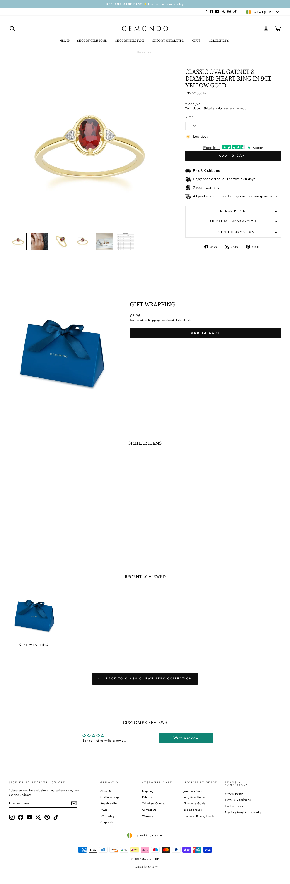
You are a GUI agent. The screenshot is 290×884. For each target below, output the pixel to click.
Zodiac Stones (193, 810)
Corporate (106, 822)
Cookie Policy (234, 806)
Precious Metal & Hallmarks (243, 812)
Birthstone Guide (194, 803)
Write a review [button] (185, 738)
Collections (219, 40)
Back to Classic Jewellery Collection (148, 678)
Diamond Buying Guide (199, 816)
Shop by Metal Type (168, 40)
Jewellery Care (193, 791)
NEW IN (65, 40)
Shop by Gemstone (92, 40)
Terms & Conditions (238, 800)
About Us (106, 791)
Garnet (149, 52)
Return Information (233, 232)
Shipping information (233, 221)
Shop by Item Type (130, 40)
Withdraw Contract (154, 803)
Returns (147, 797)
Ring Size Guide (194, 797)
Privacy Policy (234, 793)
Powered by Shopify (145, 867)
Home (140, 52)
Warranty (148, 816)
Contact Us (149, 810)
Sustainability (108, 803)
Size (189, 117)
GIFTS (196, 40)
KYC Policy (107, 816)
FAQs (103, 810)
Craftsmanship (109, 797)
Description (233, 211)
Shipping (209, 108)
